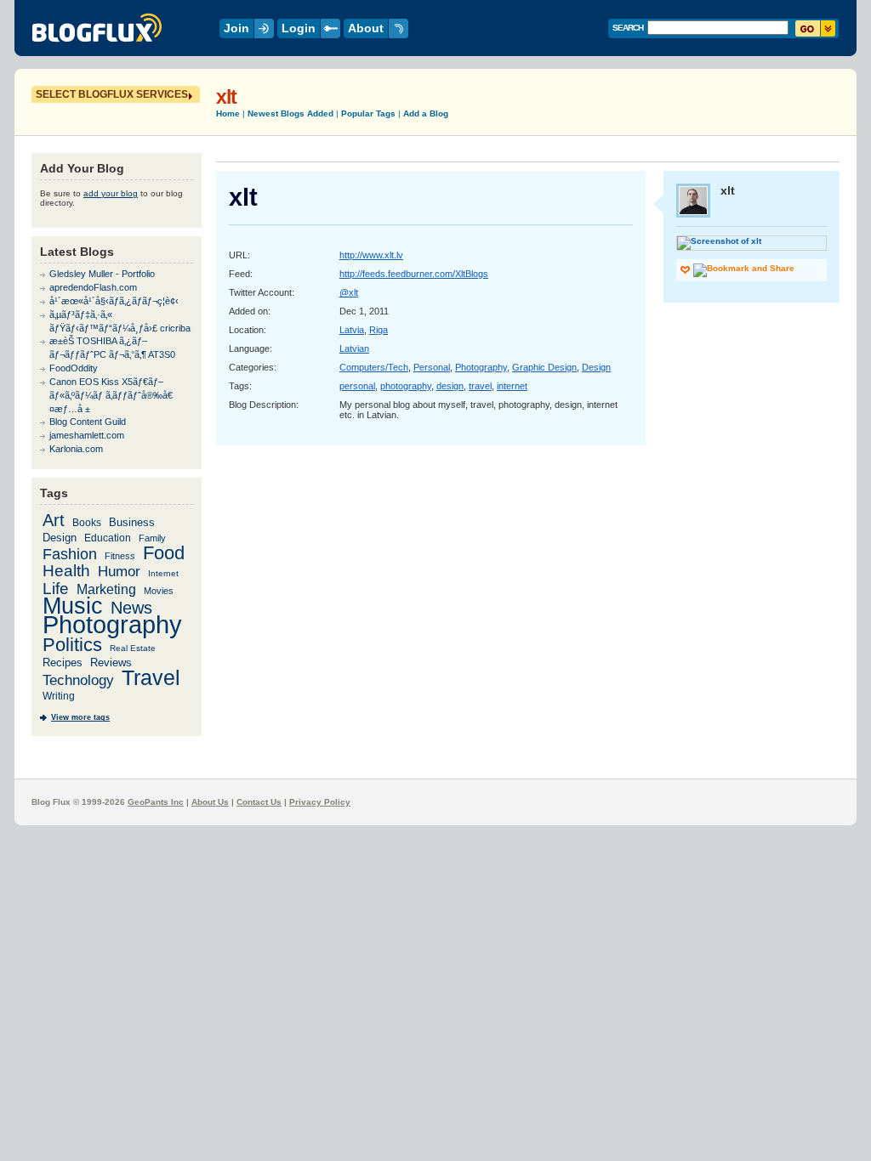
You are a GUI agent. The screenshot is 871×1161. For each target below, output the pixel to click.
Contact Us (259, 802)
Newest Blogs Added (290, 113)
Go (815, 28)
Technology (78, 680)
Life (56, 588)
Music (73, 605)
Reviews (111, 662)
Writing (59, 696)
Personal (431, 367)
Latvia (351, 330)
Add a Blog (425, 113)
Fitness (120, 556)
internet (512, 386)
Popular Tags (368, 113)
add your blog (110, 193)
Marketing (106, 589)
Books (86, 522)
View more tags (80, 717)
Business (132, 522)
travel (480, 386)
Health (66, 571)
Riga (378, 330)
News (131, 607)
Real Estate (133, 648)
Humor (119, 572)
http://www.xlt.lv (371, 255)
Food (164, 553)
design (450, 386)
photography (405, 386)
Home (228, 113)
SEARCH (627, 27)
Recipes (63, 662)
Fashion (70, 554)
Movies (159, 591)
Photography (481, 367)
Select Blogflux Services (112, 94)
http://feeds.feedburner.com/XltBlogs (413, 274)
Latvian (354, 348)
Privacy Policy (319, 802)
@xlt (348, 292)
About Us (210, 802)
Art (54, 520)
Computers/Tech (373, 367)
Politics (72, 645)
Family (152, 538)
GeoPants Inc (156, 802)
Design (596, 367)
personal (357, 386)
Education (107, 537)
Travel (151, 677)
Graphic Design (544, 367)
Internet (163, 573)
